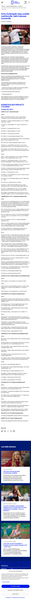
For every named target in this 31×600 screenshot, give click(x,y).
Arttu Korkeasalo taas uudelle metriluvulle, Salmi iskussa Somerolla (14, 8)
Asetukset (15, 594)
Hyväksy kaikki (15, 586)
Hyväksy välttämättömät (15, 590)
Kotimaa (20, 6)
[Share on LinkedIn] (14, 431)
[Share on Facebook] (5, 431)
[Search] (29, 2)
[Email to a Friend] (11, 431)
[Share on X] (8, 431)
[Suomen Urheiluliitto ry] (15, 2)
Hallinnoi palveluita (6, 581)
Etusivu (3, 6)
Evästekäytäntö (9, 597)
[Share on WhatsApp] (2, 431)
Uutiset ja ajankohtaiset (11, 6)
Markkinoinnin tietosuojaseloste (18, 597)
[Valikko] (2, 2)
